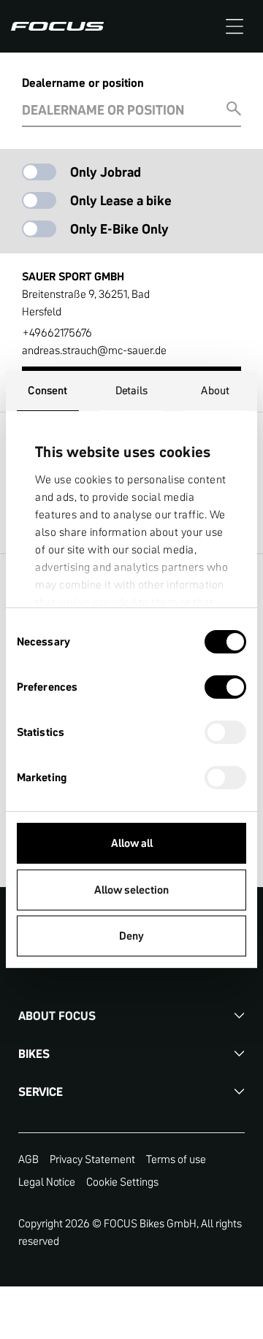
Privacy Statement (92, 1159)
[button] (234, 26)
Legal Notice (46, 1181)
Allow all (132, 843)
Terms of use (176, 1159)
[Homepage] (57, 26)
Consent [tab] (47, 390)
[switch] (225, 688)
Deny (131, 935)
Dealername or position (83, 82)
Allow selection (131, 889)
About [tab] (215, 390)
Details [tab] (131, 390)
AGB (28, 1159)
